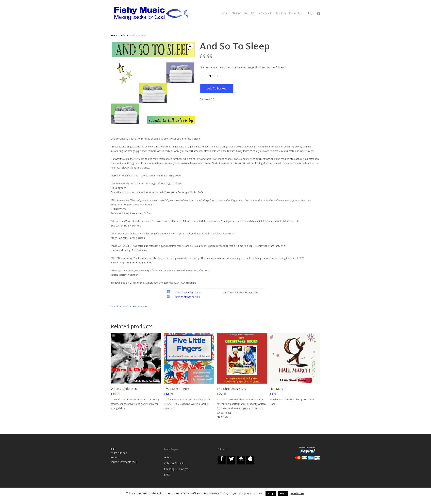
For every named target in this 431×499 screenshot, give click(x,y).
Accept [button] (271, 493)
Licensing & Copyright (176, 469)
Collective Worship (174, 463)
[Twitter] (231, 460)
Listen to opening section (187, 292)
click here (191, 282)
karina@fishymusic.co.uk (124, 461)
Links (167, 474)
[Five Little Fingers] (189, 358)
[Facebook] (222, 460)
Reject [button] (283, 493)
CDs (123, 35)
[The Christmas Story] (242, 358)
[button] (190, 46)
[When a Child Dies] (136, 358)
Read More (297, 493)
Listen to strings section (187, 296)
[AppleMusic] (250, 460)
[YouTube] (241, 460)
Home (114, 35)
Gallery (168, 457)
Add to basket (216, 88)
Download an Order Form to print (129, 306)
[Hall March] (295, 358)
